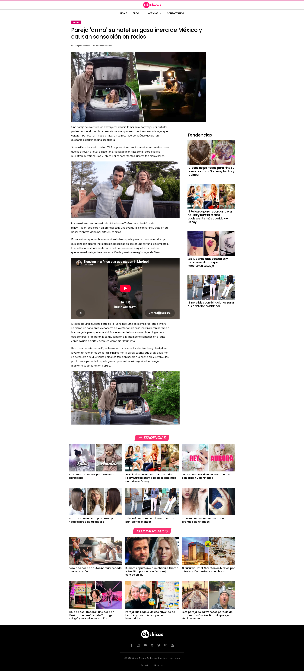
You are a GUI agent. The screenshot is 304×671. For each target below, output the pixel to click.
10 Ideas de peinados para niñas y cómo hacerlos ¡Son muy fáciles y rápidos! (210, 171)
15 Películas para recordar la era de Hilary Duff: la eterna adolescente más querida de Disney (209, 217)
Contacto (145, 665)
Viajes (76, 22)
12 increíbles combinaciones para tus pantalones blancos (210, 304)
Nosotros (158, 665)
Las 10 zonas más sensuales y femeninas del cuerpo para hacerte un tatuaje (207, 262)
